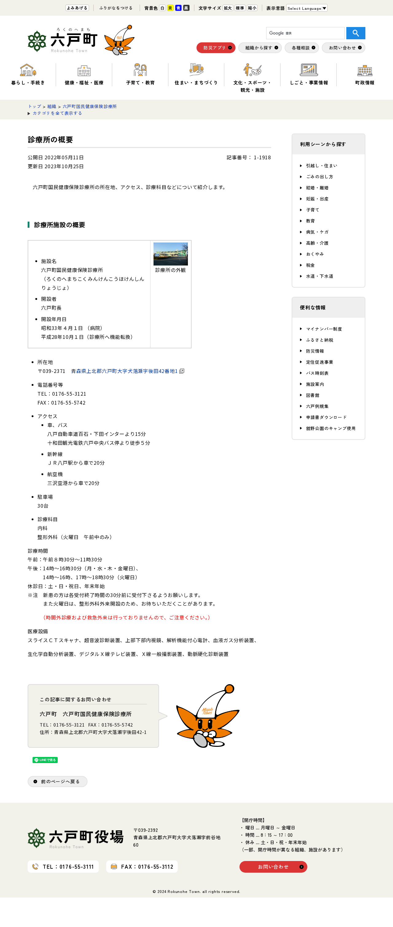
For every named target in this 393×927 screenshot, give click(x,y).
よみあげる (77, 8)
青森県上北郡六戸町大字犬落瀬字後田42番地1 (124, 370)
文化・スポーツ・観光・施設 (252, 86)
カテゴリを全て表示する (58, 113)
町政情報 (365, 82)
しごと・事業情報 (309, 82)
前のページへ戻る (60, 781)
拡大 (228, 8)
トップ (34, 106)
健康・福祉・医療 (84, 82)
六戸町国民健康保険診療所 (90, 106)
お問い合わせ (273, 866)
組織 (51, 106)
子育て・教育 (140, 82)
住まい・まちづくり (196, 82)
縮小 (252, 8)
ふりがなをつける (116, 8)
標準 (240, 8)
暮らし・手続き (28, 82)
